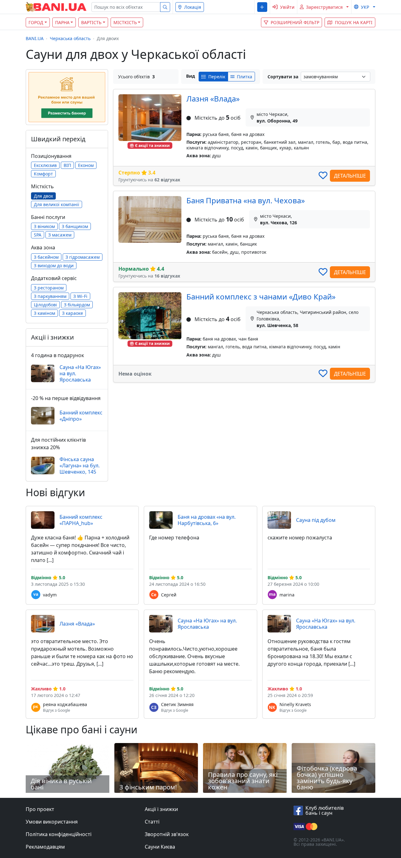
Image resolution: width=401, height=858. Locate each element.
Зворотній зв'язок (167, 834)
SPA (37, 235)
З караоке (72, 313)
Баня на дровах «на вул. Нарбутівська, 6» (207, 520)
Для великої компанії (56, 204)
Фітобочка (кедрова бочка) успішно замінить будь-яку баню (327, 777)
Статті (152, 821)
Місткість (125, 22)
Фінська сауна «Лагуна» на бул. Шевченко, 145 (80, 465)
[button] (262, 7)
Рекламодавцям (45, 846)
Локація (192, 7)
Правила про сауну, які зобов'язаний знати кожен (243, 780)
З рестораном (49, 288)
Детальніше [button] (350, 175)
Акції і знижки (161, 809)
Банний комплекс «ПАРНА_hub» (81, 520)
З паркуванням (50, 296)
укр (365, 7)
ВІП (67, 165)
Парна (62, 22)
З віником (44, 226)
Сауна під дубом (316, 520)
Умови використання (52, 821)
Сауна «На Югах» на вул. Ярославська (80, 373)
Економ (86, 165)
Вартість (91, 22)
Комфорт (43, 174)
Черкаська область (70, 38)
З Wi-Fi (80, 296)
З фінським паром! (148, 787)
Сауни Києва (160, 846)
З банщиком (75, 226)
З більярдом (77, 305)
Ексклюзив (45, 165)
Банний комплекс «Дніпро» (81, 415)
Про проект (40, 809)
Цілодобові (45, 305)
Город (36, 22)
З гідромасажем (82, 257)
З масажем (59, 235)
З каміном (44, 313)
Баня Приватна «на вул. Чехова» (245, 200)
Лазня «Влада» (213, 98)
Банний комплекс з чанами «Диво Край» (261, 296)
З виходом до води (54, 265)
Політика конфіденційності (58, 834)
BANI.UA (35, 38)
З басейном (46, 257)
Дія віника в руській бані (61, 784)
